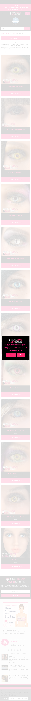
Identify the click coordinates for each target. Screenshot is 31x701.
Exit (20, 355)
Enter (11, 355)
